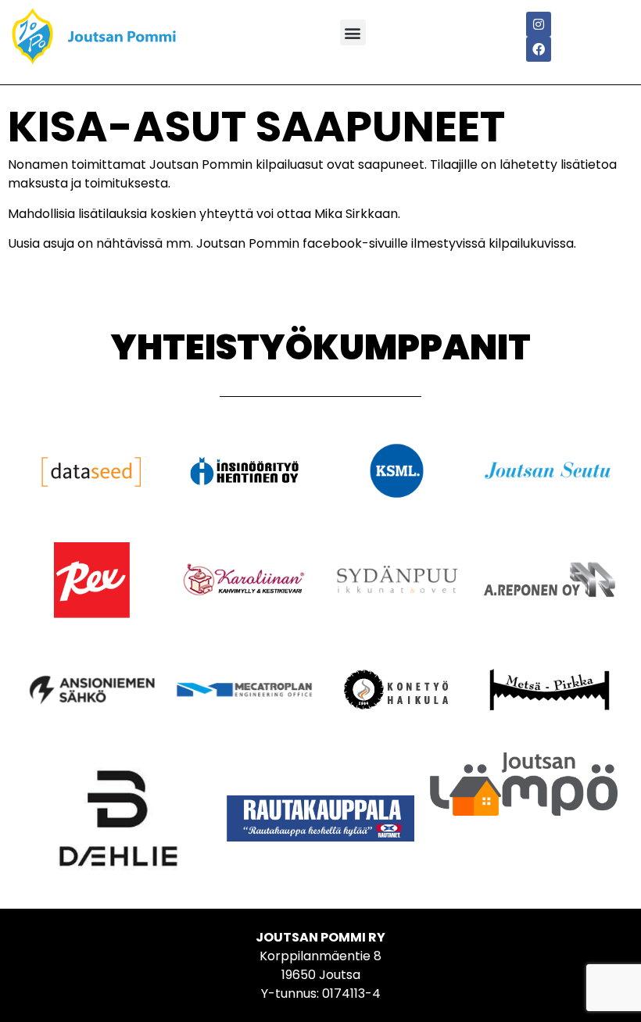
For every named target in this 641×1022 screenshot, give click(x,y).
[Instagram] (538, 24)
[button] (353, 32)
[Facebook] (538, 49)
